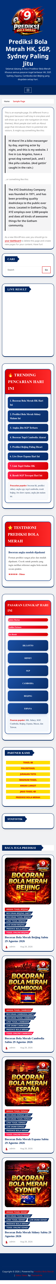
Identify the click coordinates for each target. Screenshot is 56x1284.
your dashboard (13, 240)
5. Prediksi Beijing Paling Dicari (26, 447)
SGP (28, 670)
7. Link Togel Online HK (22, 466)
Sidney (28, 658)
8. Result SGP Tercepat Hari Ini (26, 475)
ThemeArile (36, 1275)
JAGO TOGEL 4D (28, 791)
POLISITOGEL (28, 768)
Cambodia (28, 683)
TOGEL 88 (28, 762)
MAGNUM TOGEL (28, 779)
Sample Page (19, 101)
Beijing (28, 695)
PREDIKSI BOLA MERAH (28, 797)
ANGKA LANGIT (28, 785)
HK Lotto (28, 645)
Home (7, 101)
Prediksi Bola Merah (44, 1271)
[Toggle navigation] (28, 90)
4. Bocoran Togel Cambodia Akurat (28, 437)
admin (12, 946)
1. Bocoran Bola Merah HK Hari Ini (26, 402)
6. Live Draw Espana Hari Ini (25, 456)
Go (46, 269)
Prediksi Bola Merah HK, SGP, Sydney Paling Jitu (28, 52)
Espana (28, 708)
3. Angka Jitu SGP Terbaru (24, 427)
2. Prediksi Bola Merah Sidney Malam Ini (25, 416)
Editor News (22, 1275)
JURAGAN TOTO (28, 774)
